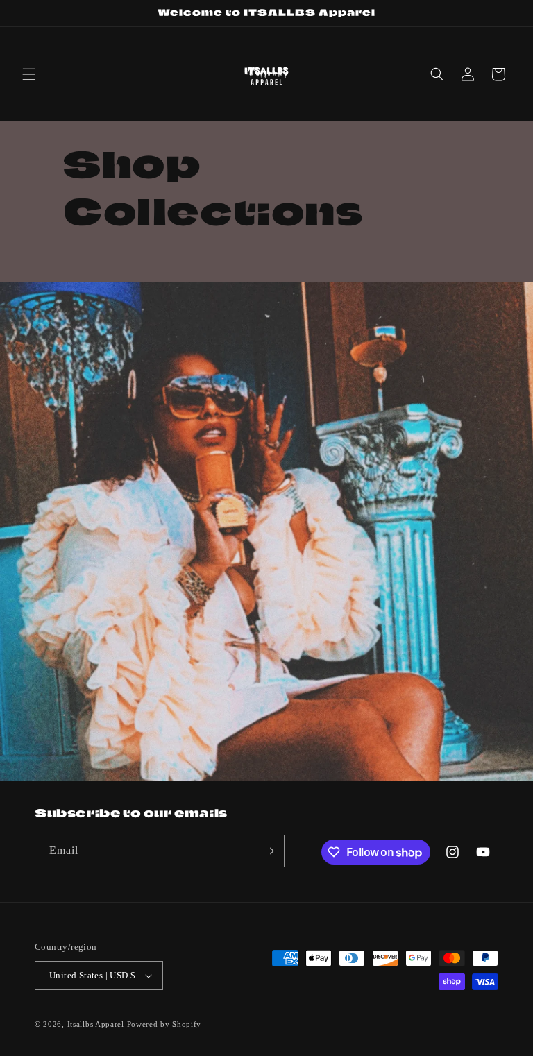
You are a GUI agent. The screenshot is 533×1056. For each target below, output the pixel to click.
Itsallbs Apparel (95, 1024)
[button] (29, 74)
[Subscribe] (268, 851)
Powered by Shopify (164, 1024)
